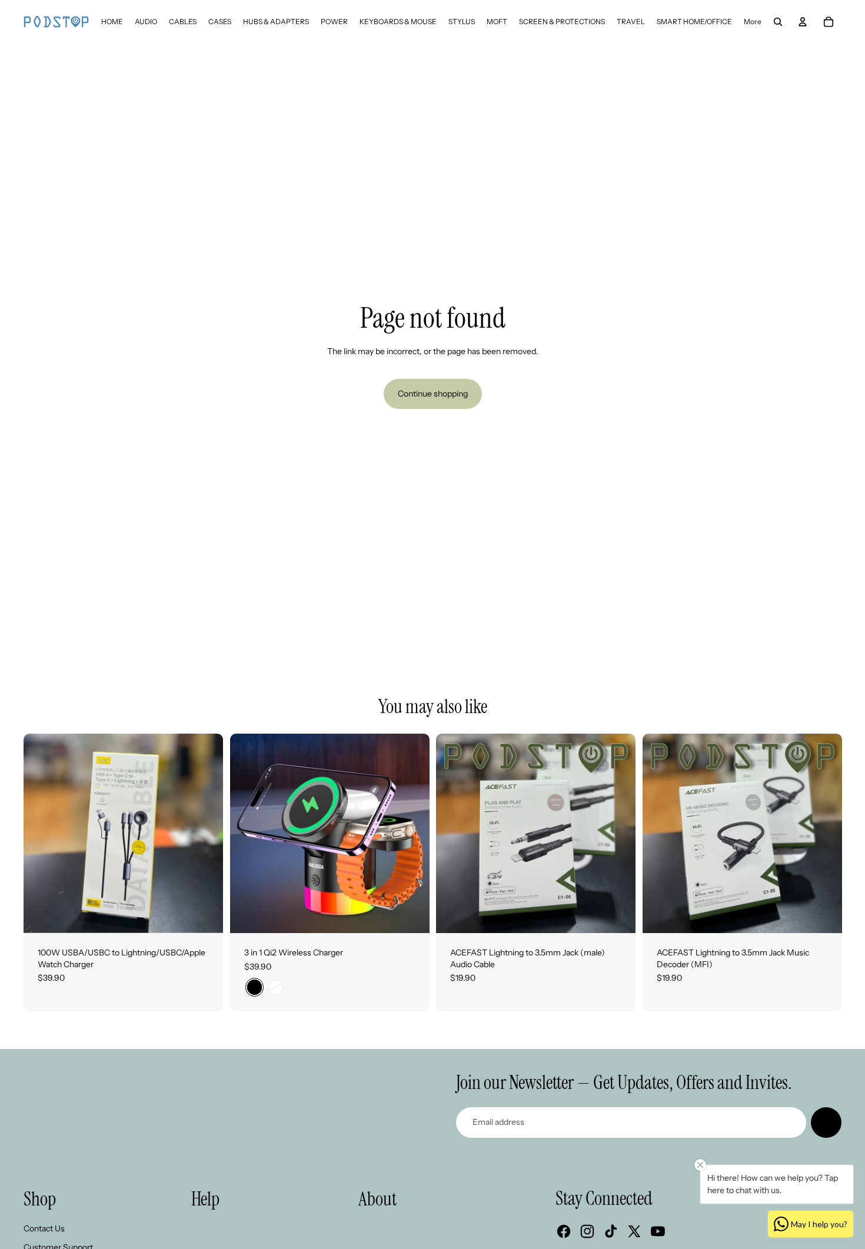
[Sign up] (826, 1122)
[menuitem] (112, 22)
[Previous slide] (41, 834)
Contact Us (44, 1228)
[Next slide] (205, 834)
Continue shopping (433, 393)
